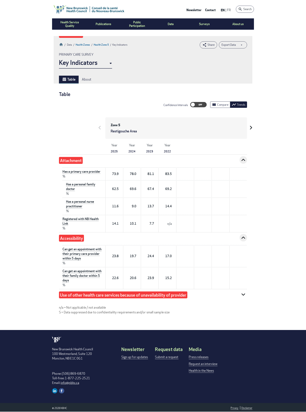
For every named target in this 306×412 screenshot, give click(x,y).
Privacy (234, 408)
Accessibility (71, 238)
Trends (238, 105)
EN (223, 10)
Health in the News (201, 370)
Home (61, 44)
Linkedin (54, 390)
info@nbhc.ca (70, 383)
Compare (220, 105)
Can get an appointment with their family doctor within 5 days (82, 275)
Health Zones (83, 44)
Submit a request (166, 357)
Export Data (229, 45)
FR (229, 10)
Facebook (61, 390)
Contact (210, 10)
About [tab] (86, 79)
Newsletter (194, 10)
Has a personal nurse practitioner (80, 204)
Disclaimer (246, 408)
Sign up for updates (134, 357)
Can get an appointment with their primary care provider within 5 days (82, 253)
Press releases (199, 357)
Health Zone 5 (101, 44)
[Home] (89, 9)
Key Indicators (78, 62)
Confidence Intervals (175, 105)
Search (247, 9)
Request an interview (203, 364)
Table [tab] (68, 79)
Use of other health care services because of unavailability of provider (123, 295)
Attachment (71, 160)
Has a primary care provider (81, 172)
